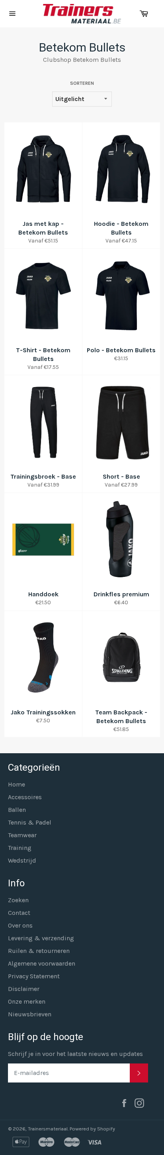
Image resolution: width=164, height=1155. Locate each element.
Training (19, 847)
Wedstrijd (22, 860)
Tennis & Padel (29, 822)
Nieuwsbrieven (29, 1014)
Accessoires (25, 797)
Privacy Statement (34, 976)
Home (16, 784)
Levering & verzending (41, 938)
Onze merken (26, 1001)
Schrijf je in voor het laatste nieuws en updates (75, 1054)
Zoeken (18, 900)
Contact (19, 912)
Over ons (20, 925)
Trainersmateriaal (48, 1129)
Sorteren (82, 83)
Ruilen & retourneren (39, 951)
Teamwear (22, 835)
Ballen (17, 809)
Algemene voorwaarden (41, 963)
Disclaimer (23, 989)
